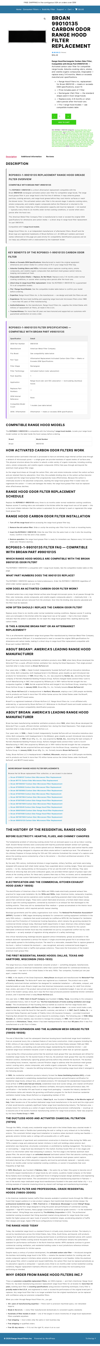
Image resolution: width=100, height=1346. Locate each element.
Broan (77, 146)
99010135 (72, 146)
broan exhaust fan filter (75, 134)
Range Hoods (84, 146)
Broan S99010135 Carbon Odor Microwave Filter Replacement (36, 820)
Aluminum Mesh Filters (81, 130)
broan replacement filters (70, 140)
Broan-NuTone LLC (41, 666)
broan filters (64, 136)
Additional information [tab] (31, 157)
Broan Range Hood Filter (78, 137)
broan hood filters (84, 136)
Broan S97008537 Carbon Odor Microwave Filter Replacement (36, 784)
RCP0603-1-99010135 (75, 144)
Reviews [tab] (50, 157)
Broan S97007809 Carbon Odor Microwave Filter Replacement (36, 804)
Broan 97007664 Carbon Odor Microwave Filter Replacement (36, 794)
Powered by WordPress (44, 1338)
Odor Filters (86, 131)
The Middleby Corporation (54, 1212)
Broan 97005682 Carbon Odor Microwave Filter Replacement (36, 787)
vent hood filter (87, 144)
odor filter (83, 141)
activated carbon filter (72, 133)
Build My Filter (48, 9)
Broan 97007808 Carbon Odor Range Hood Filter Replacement (36, 814)
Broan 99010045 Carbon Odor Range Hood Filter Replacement (36, 807)
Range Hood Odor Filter (86, 143)
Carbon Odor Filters (68, 131)
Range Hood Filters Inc (21, 1338)
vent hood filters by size (58, 146)
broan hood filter (73, 136)
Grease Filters (78, 131)
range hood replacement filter (60, 144)
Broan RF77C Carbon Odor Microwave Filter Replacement (34, 780)
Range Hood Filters (57, 133)
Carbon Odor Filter (82, 140)
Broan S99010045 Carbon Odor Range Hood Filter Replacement (37, 810)
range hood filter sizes (61, 143)
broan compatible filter (62, 134)
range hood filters (74, 143)
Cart (70, 9)
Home (18, 9)
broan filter (86, 134)
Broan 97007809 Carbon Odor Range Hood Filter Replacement (36, 800)
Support (60, 9)
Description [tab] (11, 157)
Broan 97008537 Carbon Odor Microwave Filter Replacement (36, 777)
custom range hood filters (65, 141)
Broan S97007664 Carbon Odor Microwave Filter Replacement (36, 797)
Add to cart (64, 122)
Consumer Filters (31, 9)
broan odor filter (65, 137)
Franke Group (22, 1114)
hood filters (76, 141)
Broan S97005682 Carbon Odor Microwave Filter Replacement (36, 790)
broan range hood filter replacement (77, 138)
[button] (44, 19)
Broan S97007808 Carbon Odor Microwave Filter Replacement (36, 817)
